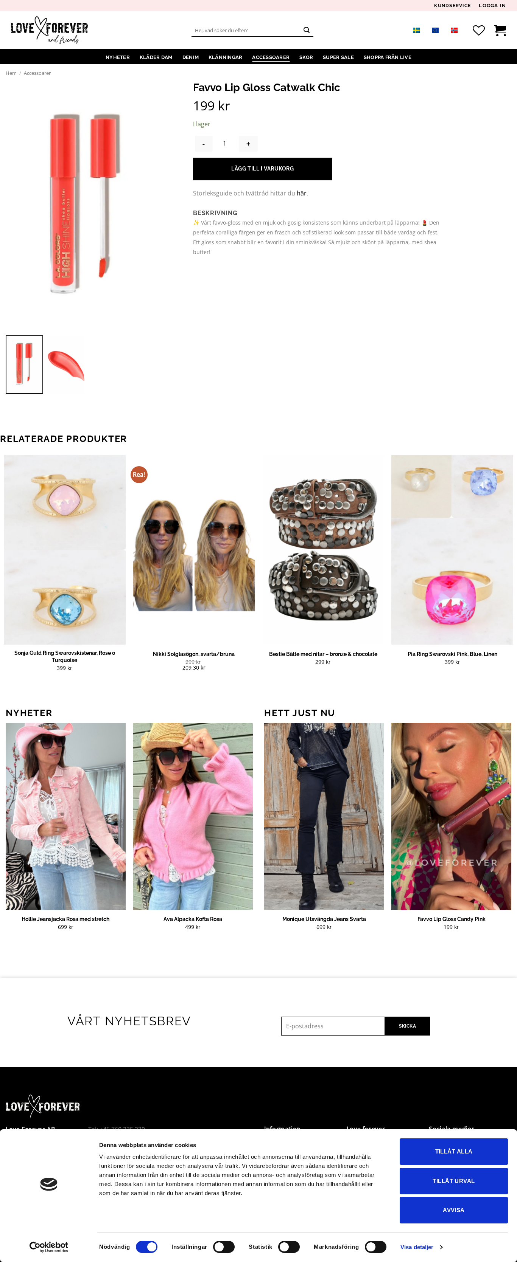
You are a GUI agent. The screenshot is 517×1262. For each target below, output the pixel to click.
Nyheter (118, 57)
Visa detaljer (416, 1247)
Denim (190, 57)
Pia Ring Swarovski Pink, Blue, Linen (452, 654)
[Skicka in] (306, 30)
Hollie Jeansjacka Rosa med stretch (65, 919)
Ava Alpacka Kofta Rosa (193, 919)
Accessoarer (271, 57)
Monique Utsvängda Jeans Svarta (324, 919)
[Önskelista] (479, 30)
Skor (306, 57)
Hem (11, 73)
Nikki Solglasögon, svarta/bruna (194, 654)
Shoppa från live (387, 57)
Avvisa (454, 1210)
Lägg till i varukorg (262, 169)
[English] (435, 30)
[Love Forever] (49, 30)
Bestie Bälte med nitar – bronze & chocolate (323, 654)
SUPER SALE (338, 57)
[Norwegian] (454, 30)
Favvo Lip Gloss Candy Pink (451, 919)
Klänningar (226, 57)
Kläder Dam (156, 57)
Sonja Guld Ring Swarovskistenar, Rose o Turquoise (64, 656)
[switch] (224, 1247)
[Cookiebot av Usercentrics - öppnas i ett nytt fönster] (49, 1247)
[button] (492, 6)
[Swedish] (416, 30)
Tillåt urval (454, 1181)
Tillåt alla (454, 1151)
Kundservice (452, 6)
